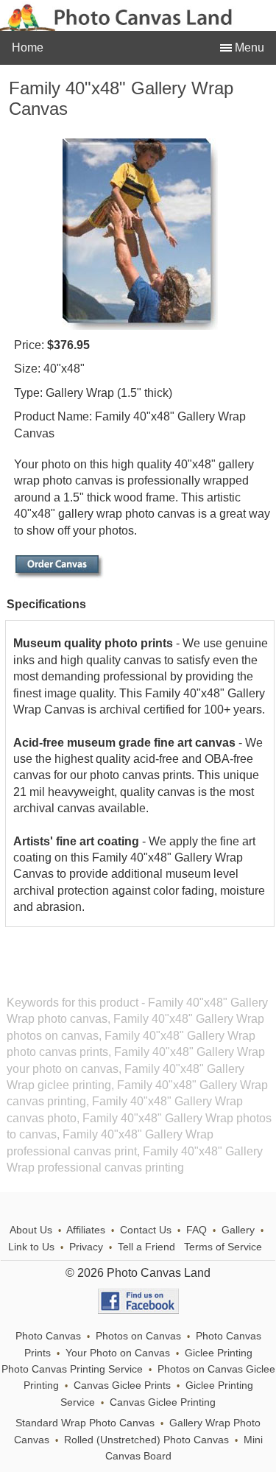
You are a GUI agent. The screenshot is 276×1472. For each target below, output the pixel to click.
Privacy (86, 1247)
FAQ (196, 1230)
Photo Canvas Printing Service (72, 1369)
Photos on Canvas (138, 1336)
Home (27, 47)
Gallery (238, 1230)
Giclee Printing (218, 1353)
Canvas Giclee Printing (163, 1402)
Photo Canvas (48, 1336)
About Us (31, 1230)
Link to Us (31, 1247)
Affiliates (85, 1230)
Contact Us (145, 1230)
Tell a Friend (146, 1247)
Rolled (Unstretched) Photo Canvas (146, 1439)
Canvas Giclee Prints (122, 1385)
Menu (248, 47)
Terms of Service (223, 1247)
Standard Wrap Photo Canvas (85, 1423)
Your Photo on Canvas (118, 1353)
